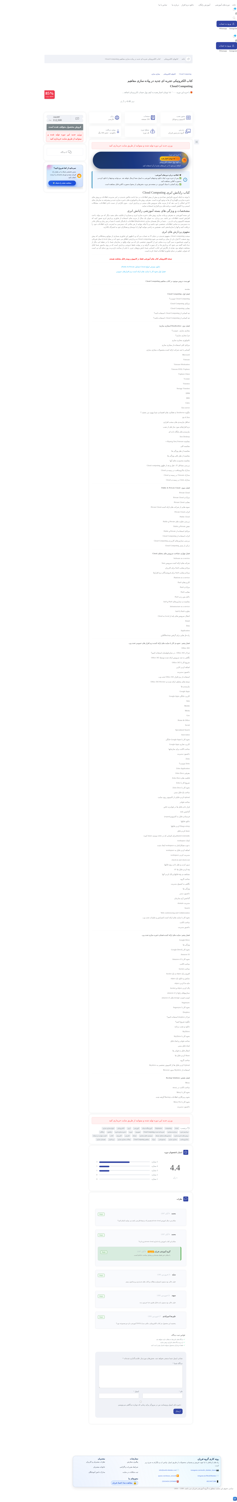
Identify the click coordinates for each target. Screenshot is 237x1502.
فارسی (127, 1136)
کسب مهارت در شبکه (100, 1136)
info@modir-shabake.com (167, 1470)
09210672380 (211, 1481)
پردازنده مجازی (172, 1132)
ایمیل (136, 1391)
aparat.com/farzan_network (167, 1476)
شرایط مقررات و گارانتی (129, 1467)
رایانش (110, 1132)
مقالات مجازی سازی (124, 1139)
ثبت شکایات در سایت (130, 1472)
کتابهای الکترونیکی (171, 59)
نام (181, 1391)
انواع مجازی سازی (108, 1128)
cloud (176, 1128)
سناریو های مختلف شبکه (163, 1136)
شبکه (134, 1136)
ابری (129, 1128)
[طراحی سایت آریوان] (234, 1499)
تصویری (138, 1132)
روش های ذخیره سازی (181, 1136)
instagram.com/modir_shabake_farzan (203, 1470)
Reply (101, 1214)
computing (168, 1128)
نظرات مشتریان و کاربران (95, 1462)
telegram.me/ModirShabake (207, 1476)
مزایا (153, 1139)
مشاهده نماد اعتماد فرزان (122, 1483)
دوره (130, 1132)
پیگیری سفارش (132, 1462)
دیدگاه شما (177, 1363)
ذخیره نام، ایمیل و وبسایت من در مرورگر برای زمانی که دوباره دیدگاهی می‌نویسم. (149, 1405)
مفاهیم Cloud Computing (141, 1139)
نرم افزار (111, 1139)
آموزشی (136, 1128)
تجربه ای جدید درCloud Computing (154, 1132)
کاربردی (119, 1136)
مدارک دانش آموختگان (97, 1472)
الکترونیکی (120, 1128)
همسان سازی (101, 1139)
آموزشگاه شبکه (147, 1128)
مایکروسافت (184, 1139)
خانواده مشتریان (99, 1467)
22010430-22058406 (169, 1481)
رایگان (102, 1132)
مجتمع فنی (162, 1139)
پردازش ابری (184, 1132)
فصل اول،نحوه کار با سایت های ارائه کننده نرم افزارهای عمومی (141, 272)
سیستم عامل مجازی (146, 1136)
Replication (158, 1128)
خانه (183, 59)
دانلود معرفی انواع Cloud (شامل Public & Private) (140, 267)
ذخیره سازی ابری (120, 1132)
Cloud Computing (185, 74)
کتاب (111, 1136)
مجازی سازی (155, 74)
